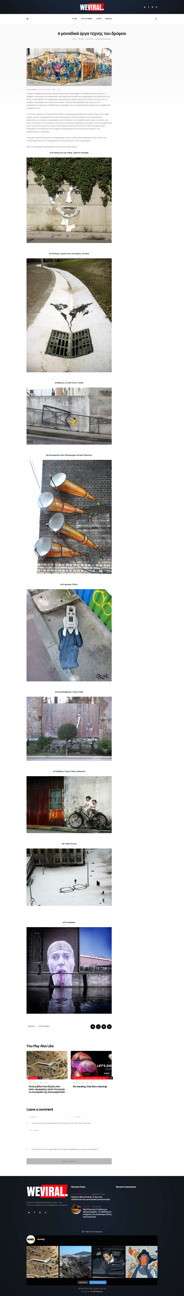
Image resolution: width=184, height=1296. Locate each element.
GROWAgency (98, 1291)
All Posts (81, 39)
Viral (88, 1194)
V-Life (81, 1081)
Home (74, 39)
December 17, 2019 (44, 89)
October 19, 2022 (78, 1083)
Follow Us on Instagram (93, 1232)
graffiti (31, 1026)
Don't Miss (81, 1078)
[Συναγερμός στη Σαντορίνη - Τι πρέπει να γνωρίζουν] (75, 1262)
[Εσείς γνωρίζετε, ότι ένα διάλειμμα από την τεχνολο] (141, 1262)
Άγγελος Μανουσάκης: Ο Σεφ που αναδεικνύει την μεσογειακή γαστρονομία (90, 1198)
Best (75, 1078)
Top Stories (89, 39)
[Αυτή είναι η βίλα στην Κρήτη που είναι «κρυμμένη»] (42, 1262)
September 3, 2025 (98, 1194)
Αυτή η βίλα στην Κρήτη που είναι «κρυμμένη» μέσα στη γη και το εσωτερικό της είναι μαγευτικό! (47, 1089)
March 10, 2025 (33, 1083)
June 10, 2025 (96, 1206)
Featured (88, 1078)
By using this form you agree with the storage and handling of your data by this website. (65, 1149)
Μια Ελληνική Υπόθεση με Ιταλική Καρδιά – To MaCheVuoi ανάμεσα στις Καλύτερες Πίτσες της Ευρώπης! (97, 1213)
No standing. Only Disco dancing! (90, 1086)
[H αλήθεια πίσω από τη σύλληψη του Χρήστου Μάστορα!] (108, 1262)
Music (100, 1078)
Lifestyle (94, 1078)
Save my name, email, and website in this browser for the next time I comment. (61, 1123)
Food (84, 1194)
